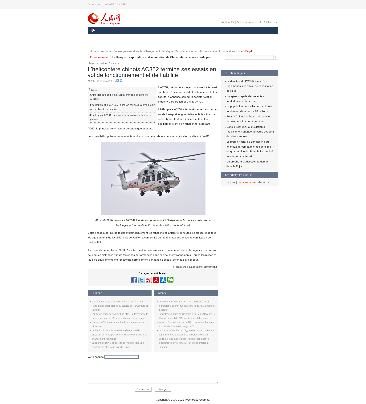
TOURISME (250, 36)
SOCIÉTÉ (200, 36)
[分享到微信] (170, 280)
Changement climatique (158, 51)
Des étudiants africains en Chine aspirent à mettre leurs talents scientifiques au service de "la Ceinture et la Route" (120, 305)
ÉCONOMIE (115, 36)
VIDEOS (131, 43)
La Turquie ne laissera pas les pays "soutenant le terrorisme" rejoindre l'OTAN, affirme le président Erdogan (184, 343)
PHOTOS (116, 43)
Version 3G (227, 22)
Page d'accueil (96, 63)
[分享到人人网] (163, 280)
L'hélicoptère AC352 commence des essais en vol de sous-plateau (120, 117)
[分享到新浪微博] (149, 280)
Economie (113, 63)
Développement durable (127, 51)
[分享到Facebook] (134, 280)
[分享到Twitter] (141, 280)
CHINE (98, 36)
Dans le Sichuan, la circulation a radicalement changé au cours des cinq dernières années (250, 131)
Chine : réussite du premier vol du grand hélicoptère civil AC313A (119, 97)
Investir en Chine (101, 51)
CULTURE (183, 36)
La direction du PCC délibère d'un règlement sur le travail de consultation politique (249, 86)
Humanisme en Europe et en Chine (221, 51)
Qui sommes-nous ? (249, 22)
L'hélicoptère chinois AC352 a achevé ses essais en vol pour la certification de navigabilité (122, 107)
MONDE (132, 36)
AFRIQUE (149, 36)
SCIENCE (166, 36)
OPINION (99, 43)
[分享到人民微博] (156, 280)
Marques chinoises (186, 51)
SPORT (233, 36)
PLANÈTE (218, 36)
